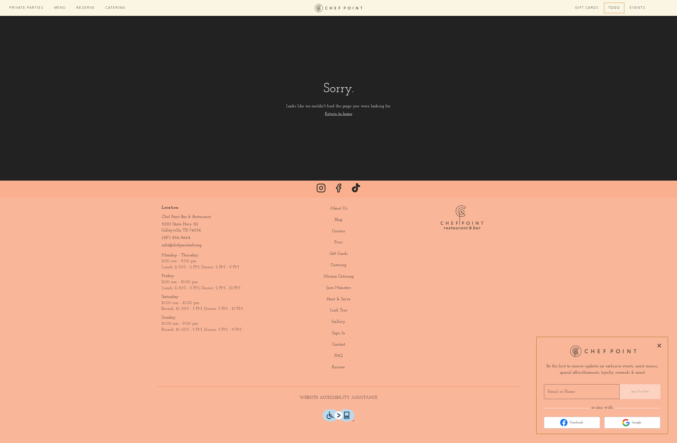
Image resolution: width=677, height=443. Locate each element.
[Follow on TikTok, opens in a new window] (356, 190)
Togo (614, 8)
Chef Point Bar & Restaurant (461, 217)
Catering (116, 8)
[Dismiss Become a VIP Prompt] (659, 345)
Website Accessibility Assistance (339, 398)
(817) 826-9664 (176, 238)
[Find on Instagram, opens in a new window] (321, 190)
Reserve (85, 8)
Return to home (338, 114)
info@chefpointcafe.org (182, 245)
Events (638, 8)
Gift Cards (587, 8)
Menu (60, 8)
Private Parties (26, 8)
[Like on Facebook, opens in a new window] (338, 190)
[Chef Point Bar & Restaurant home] (338, 8)
